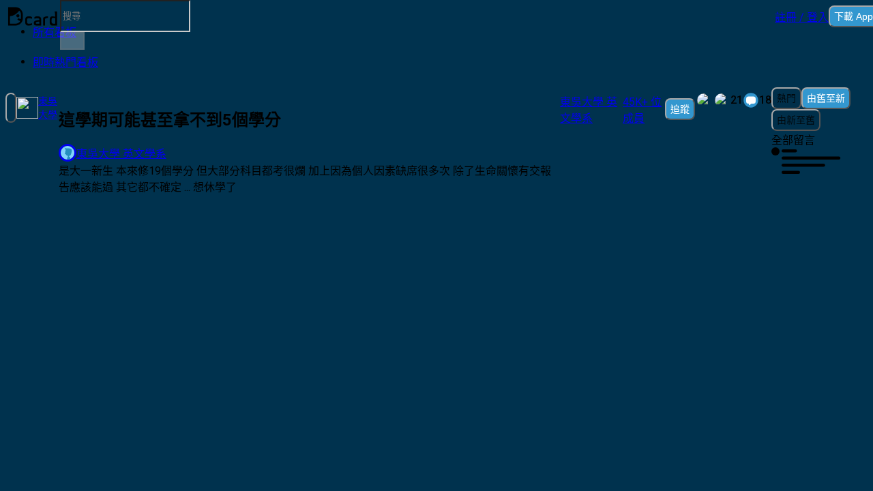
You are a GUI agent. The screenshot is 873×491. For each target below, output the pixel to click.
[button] (802, 16)
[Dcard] (32, 16)
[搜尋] (72, 41)
